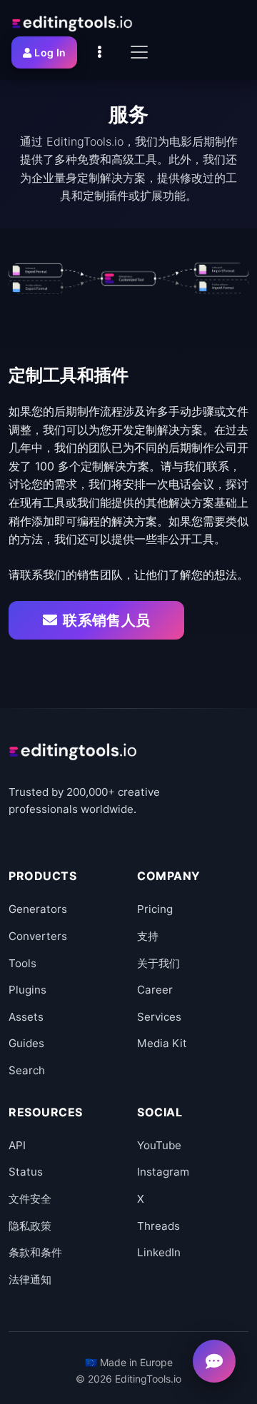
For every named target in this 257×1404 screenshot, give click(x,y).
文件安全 (30, 1199)
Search (27, 1070)
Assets (26, 1017)
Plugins (27, 989)
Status (26, 1171)
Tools (22, 963)
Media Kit (162, 1043)
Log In (50, 52)
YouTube (159, 1145)
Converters (38, 936)
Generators (38, 909)
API (17, 1145)
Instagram (163, 1171)
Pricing (155, 909)
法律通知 (30, 1279)
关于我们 (158, 963)
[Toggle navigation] (139, 52)
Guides (26, 1043)
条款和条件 (35, 1252)
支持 (147, 936)
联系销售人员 (106, 620)
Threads (158, 1226)
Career (155, 989)
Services (159, 1017)
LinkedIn (159, 1252)
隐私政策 (30, 1226)
